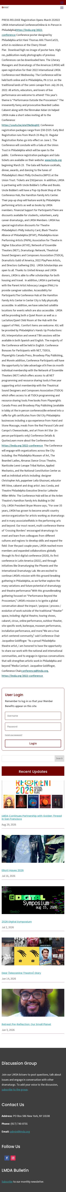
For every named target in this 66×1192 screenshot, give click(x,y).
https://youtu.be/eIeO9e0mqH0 (21, 125)
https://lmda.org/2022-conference (22, 446)
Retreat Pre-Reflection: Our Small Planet (26, 1024)
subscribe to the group (14, 1090)
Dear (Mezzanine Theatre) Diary (21, 973)
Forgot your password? (13, 735)
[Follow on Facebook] (6, 1158)
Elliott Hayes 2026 (13, 870)
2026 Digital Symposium (17, 921)
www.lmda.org (53, 160)
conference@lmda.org (34, 671)
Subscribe (7, 1182)
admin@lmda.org (20, 1132)
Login (33, 743)
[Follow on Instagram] (13, 1158)
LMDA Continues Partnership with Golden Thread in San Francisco (32, 817)
